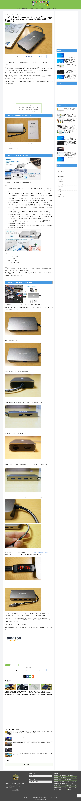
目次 (27, 105)
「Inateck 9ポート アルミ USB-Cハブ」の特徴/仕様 (28, 109)
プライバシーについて (52, 797)
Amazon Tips (60, 184)
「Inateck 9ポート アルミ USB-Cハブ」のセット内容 (28, 107)
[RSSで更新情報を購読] (33, 676)
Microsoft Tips (61, 176)
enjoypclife (60, 168)
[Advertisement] (29, 94)
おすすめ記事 (61, 171)
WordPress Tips (61, 191)
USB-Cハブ (22, 664)
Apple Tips (60, 179)
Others (59, 194)
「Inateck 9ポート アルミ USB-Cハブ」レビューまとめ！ (29, 111)
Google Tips (60, 181)
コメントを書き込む (29, 764)
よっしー (16, 782)
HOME (26, 797)
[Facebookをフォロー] (27, 676)
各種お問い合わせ (38, 797)
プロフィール (31, 797)
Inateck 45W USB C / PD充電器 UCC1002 (40, 552)
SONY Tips (60, 186)
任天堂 (59, 189)
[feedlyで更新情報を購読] (30, 676)
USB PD (16, 664)
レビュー (7, 664)
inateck (12, 664)
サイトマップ (61, 196)
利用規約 (44, 797)
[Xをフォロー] (24, 676)
